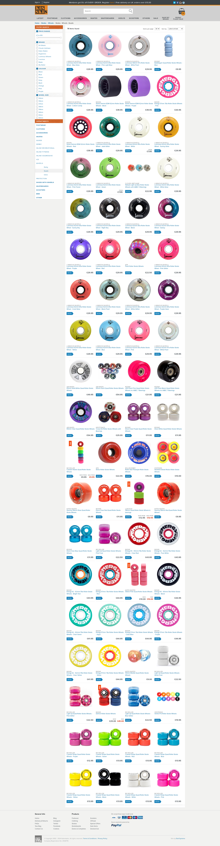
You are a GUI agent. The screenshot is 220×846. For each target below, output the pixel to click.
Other (39, 198)
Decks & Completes (79, 829)
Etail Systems (180, 838)
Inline (46, 175)
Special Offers (95, 824)
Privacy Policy (102, 838)
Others (146, 18)
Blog (55, 818)
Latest (40, 18)
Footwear (52, 18)
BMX (38, 194)
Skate (74, 826)
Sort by (164, 29)
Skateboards (107, 18)
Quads (39, 140)
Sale (156, 18)
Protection (41, 178)
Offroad (93, 821)
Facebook (56, 826)
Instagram (56, 821)
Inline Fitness (42, 152)
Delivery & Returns (41, 821)
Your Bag (38, 826)
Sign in (37, 2)
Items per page (148, 29)
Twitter (55, 824)
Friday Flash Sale (178, 18)
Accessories (80, 18)
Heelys (121, 18)
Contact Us (39, 829)
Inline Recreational (45, 148)
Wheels (39, 163)
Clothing (65, 18)
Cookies (56, 829)
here (112, 2)
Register (46, 2)
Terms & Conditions (90, 838)
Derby (39, 144)
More (70, 69)
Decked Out (94, 829)
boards (78, 826)
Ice (37, 159)
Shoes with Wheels (45, 182)
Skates (94, 18)
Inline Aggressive (44, 156)
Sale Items (94, 826)
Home (37, 23)
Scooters (134, 18)
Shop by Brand (165, 18)
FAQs (37, 824)
